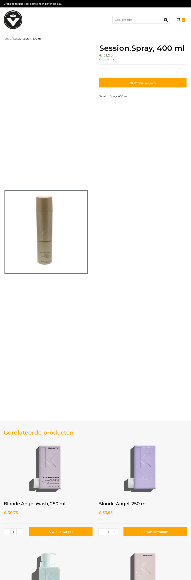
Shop (7, 38)
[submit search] (167, 19)
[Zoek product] (141, 19)
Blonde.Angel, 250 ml (122, 503)
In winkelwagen (143, 82)
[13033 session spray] (46, 232)
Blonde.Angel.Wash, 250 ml (34, 503)
